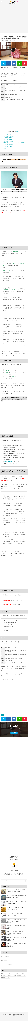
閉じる (17, 131)
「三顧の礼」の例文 (7, 139)
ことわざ (3, 973)
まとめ (4, 148)
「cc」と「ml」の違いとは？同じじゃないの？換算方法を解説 (16, 914)
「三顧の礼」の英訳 (7, 146)
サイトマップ (12, 1015)
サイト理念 (5, 1014)
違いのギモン (6, 964)
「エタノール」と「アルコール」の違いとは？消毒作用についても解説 (16, 890)
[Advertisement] (14, 19)
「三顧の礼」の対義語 (7, 144)
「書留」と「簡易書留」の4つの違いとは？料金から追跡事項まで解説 (15, 932)
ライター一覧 (15, 1014)
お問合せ (16, 1015)
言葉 (4, 960)
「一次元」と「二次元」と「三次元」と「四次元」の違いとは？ (15, 908)
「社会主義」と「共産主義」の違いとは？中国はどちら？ (16, 926)
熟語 (8, 977)
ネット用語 (22, 973)
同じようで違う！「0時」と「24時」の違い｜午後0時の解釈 (16, 902)
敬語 (24, 975)
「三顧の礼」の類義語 (7, 141)
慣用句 (15, 975)
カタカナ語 (10, 973)
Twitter (14, 732)
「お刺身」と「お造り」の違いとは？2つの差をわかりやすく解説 (16, 944)
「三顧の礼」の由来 (7, 137)
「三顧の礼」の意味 (7, 134)
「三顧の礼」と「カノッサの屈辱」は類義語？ (13, 142)
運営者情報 (9, 1014)
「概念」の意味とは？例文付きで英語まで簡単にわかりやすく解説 (16, 896)
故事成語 (19, 975)
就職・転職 (5, 956)
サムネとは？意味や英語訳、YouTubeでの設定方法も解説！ (16, 938)
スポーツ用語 (16, 973)
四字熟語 (3, 975)
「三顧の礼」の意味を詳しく (9, 136)
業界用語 (3, 977)
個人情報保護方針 (21, 1014)
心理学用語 (10, 975)
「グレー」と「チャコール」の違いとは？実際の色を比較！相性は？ (16, 920)
